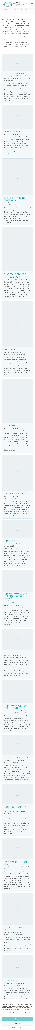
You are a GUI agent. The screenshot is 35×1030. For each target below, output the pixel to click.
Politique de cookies (16, 1027)
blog (5, 78)
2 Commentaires (9, 81)
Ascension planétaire (13, 981)
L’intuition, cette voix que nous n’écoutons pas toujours (15, 596)
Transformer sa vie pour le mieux (16, 863)
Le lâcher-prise (10, 425)
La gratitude (9, 350)
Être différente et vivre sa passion (15, 929)
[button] (32, 1001)
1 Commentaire (18, 498)
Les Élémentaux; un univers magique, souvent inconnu (16, 75)
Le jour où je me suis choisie (16, 757)
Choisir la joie (10, 653)
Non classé (7, 711)
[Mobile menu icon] (32, 4)
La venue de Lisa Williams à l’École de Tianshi (16, 707)
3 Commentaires (18, 935)
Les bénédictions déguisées (16, 493)
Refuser (17, 1023)
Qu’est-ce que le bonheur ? (15, 274)
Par (14, 78)
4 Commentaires (20, 657)
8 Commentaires (19, 814)
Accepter (17, 1019)
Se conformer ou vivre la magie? (15, 808)
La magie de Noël (11, 541)
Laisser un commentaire (20, 136)
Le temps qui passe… (12, 131)
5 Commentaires (18, 762)
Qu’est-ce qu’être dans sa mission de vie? (15, 199)
